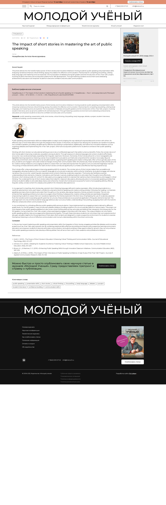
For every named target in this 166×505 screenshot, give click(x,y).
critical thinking (58, 283)
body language (82, 283)
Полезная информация (30, 340)
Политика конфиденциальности (70, 379)
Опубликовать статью (136, 2)
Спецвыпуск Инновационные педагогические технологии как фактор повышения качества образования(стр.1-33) (138, 73)
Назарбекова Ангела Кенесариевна (28, 56)
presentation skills (33, 283)
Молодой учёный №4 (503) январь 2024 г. (138, 56)
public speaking (18, 283)
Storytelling (70, 283)
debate (92, 283)
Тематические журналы (90, 26)
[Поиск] (107, 6)
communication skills (52, 287)
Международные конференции (58, 26)
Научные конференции (31, 330)
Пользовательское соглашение (70, 376)
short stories (46, 283)
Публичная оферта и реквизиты (70, 373)
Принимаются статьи (122, 340)
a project (101, 283)
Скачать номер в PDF (133, 61)
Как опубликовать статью (31, 337)
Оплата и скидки (28, 343)
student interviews (19, 287)
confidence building (36, 287)
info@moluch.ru (138, 6)
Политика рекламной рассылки (70, 382)
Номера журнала (28, 327)
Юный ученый (116, 26)
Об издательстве (28, 347)
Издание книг (138, 26)
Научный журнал (28, 26)
